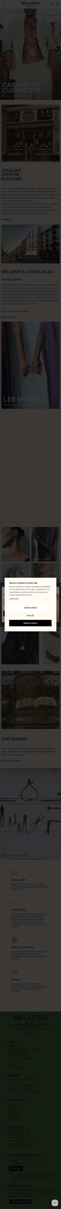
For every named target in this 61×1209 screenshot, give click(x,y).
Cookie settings (30, 608)
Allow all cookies (30, 623)
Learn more (13, 598)
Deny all (30, 615)
